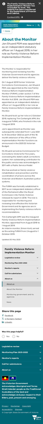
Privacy (5, 406)
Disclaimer (15, 406)
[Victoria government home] (36, 417)
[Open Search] (39, 25)
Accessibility (7, 409)
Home (7, 31)
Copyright (26, 406)
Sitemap (18, 409)
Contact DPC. (13, 17)
